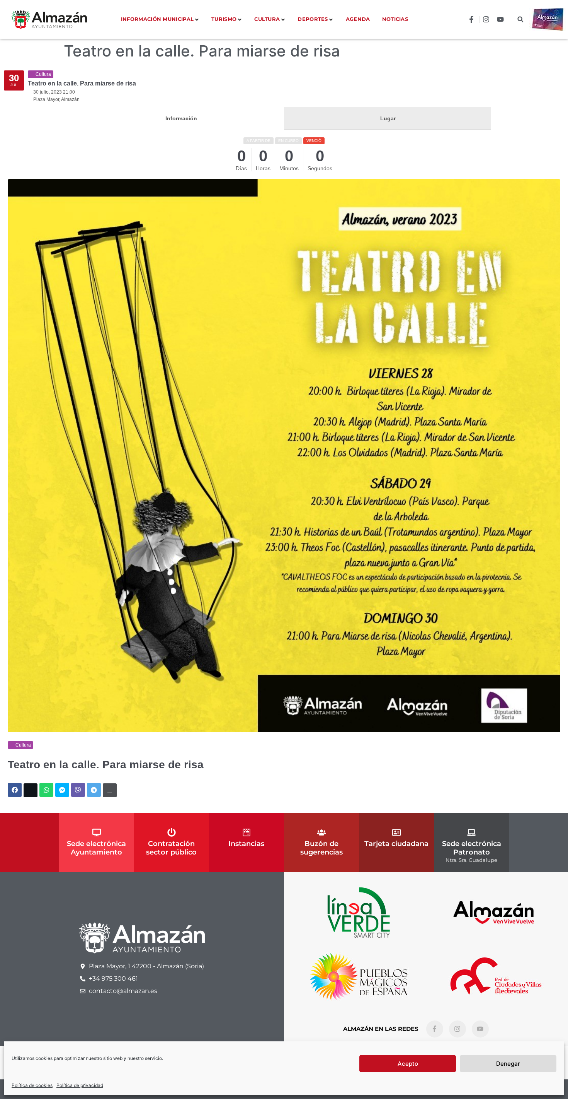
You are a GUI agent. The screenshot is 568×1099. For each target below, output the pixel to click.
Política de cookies (32, 1085)
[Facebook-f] (434, 1028)
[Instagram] (457, 1028)
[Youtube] (480, 1028)
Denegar (508, 1063)
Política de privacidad (79, 1085)
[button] (520, 20)
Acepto (408, 1063)
